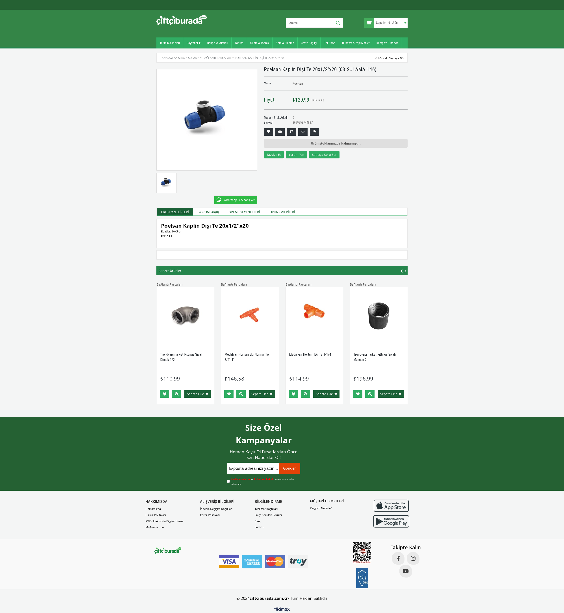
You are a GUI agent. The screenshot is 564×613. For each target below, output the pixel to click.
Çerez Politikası (210, 515)
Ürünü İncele (176, 394)
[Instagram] (413, 558)
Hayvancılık (193, 43)
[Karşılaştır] (291, 132)
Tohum (239, 43)
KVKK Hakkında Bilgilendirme (164, 521)
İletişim (259, 527)
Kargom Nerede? (321, 508)
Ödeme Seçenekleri (244, 212)
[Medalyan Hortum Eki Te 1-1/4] (314, 316)
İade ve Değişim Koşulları (216, 509)
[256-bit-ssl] (362, 578)
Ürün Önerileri (282, 212)
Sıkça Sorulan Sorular (268, 515)
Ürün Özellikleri (175, 212)
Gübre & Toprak (259, 43)
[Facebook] (398, 558)
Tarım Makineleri (170, 43)
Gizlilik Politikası (155, 515)
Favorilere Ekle (164, 394)
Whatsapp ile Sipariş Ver (239, 200)
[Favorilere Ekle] (268, 132)
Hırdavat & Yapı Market (356, 43)
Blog (257, 521)
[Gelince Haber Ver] (314, 132)
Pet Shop (329, 43)
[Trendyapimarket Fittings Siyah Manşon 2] (379, 316)
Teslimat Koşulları (266, 509)
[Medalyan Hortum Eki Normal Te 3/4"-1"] (250, 316)
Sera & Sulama (285, 43)
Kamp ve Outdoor (387, 43)
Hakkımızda (153, 509)
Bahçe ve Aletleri (217, 43)
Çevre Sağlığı (309, 43)
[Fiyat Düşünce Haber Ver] (303, 132)
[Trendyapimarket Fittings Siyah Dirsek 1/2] (185, 316)
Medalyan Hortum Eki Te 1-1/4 (310, 354)
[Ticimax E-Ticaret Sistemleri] (282, 609)
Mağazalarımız (154, 527)
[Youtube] (405, 571)
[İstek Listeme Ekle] (280, 132)
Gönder (289, 468)
